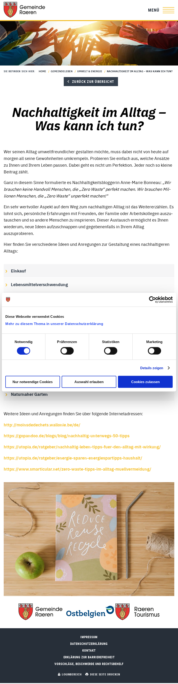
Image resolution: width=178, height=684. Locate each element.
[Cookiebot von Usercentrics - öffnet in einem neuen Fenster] (152, 299)
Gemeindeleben (62, 71)
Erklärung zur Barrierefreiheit (89, 657)
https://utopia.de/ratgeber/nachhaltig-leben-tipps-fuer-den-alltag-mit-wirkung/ (82, 447)
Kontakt (89, 650)
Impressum (89, 637)
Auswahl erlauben (89, 382)
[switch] (67, 350)
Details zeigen (151, 368)
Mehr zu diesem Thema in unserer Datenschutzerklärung (54, 324)
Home (42, 71)
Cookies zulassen (145, 382)
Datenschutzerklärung (89, 643)
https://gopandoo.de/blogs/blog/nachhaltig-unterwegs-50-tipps (67, 435)
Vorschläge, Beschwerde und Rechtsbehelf (89, 663)
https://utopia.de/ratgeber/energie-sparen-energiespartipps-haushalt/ (73, 458)
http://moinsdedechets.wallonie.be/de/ (42, 425)
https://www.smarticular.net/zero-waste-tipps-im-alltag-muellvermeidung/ (77, 469)
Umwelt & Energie (89, 71)
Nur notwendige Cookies (33, 382)
